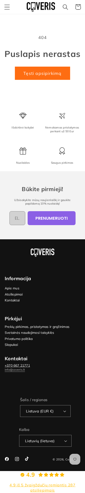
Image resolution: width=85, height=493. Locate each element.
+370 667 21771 (17, 365)
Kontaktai (12, 300)
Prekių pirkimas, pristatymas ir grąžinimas (37, 327)
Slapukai (11, 345)
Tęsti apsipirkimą (42, 73)
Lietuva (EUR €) (40, 411)
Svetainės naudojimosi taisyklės (29, 333)
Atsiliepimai (14, 294)
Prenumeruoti (51, 218)
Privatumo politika (19, 339)
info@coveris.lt (15, 369)
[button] (7, 7)
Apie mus (12, 288)
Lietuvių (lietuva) (40, 440)
